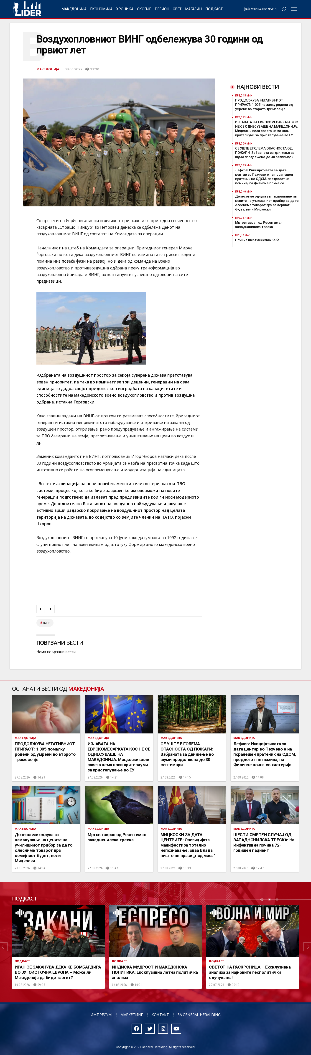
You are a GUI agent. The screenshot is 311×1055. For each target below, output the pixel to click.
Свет (177, 9)
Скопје (144, 9)
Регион (162, 9)
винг (46, 623)
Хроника (124, 9)
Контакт (160, 1014)
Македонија (74, 9)
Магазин (193, 9)
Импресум (101, 1014)
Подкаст (214, 9)
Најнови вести (258, 86)
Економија (101, 9)
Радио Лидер (27, 9)
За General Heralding (199, 1014)
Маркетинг (131, 1014)
